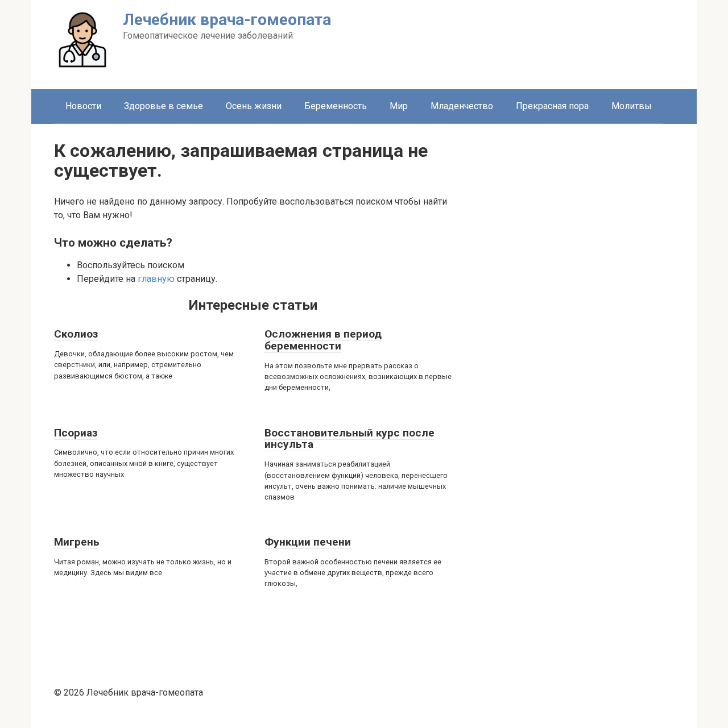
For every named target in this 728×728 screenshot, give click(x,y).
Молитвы (631, 106)
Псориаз (75, 432)
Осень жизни (254, 106)
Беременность (335, 106)
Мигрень (77, 541)
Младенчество (462, 106)
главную (156, 278)
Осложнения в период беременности (323, 339)
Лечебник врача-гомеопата (227, 19)
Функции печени (307, 541)
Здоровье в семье (163, 106)
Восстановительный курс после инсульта (349, 438)
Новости (83, 106)
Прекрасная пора (552, 106)
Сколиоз (76, 333)
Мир (399, 106)
